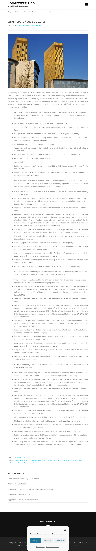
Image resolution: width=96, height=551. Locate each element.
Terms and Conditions (69, 545)
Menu (86, 4)
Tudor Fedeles (39, 26)
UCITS (35, 463)
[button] (65, 529)
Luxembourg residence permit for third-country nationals (30, 489)
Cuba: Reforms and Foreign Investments (23, 478)
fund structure (22, 460)
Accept (35, 540)
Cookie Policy (40, 547)
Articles (21, 457)
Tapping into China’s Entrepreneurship (23, 500)
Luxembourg (36, 460)
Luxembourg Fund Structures (19, 494)
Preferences (60, 540)
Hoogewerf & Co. (22, 3)
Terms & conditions (52, 547)
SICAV (25, 463)
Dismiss (47, 540)
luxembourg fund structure (56, 460)
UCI (29, 463)
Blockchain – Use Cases (17, 484)
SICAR (19, 463)
